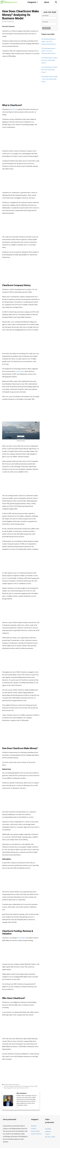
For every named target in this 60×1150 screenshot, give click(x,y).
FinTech (14, 109)
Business (33, 1126)
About (46, 2)
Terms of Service (36, 1134)
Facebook (48, 1129)
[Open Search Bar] (56, 2)
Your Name (45, 21)
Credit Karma (20, 371)
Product (33, 1128)
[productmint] (9, 2)
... (17, 1106)
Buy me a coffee (50, 1137)
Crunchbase (21, 938)
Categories (31, 2)
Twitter (47, 1134)
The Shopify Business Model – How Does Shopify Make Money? (49, 79)
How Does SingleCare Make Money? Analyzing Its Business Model (20, 1086)
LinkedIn (48, 1131)
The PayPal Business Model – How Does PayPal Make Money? (49, 69)
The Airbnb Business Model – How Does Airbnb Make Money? (49, 60)
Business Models (8, 1084)
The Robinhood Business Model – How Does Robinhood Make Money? (48, 41)
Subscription (16, 1084)
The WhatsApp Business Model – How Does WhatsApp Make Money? (48, 51)
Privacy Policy (35, 1131)
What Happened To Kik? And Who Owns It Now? (16, 1088)
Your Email (45, 15)
